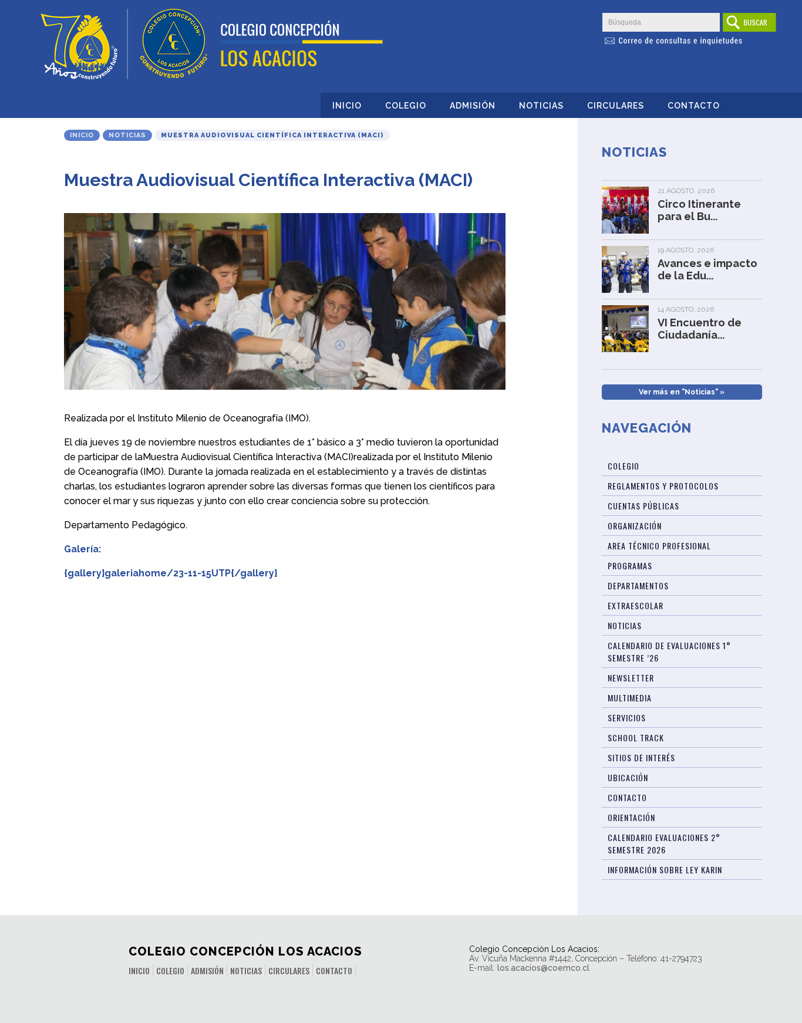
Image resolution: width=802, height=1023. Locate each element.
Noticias (541, 105)
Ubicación (628, 777)
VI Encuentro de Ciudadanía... (700, 328)
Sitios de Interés (641, 757)
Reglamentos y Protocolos (663, 486)
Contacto (694, 105)
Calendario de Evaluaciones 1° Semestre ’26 (669, 651)
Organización (635, 525)
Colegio (405, 105)
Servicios (627, 717)
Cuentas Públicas (643, 505)
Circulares (615, 105)
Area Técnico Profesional (659, 545)
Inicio (347, 105)
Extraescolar (635, 605)
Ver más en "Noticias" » (682, 392)
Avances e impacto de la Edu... (707, 269)
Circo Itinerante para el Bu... (699, 210)
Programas (630, 565)
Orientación (631, 817)
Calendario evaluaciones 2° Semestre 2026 (664, 843)
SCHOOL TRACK (636, 737)
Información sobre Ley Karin (665, 869)
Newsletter (631, 677)
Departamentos (638, 585)
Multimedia (630, 697)
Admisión (473, 105)
